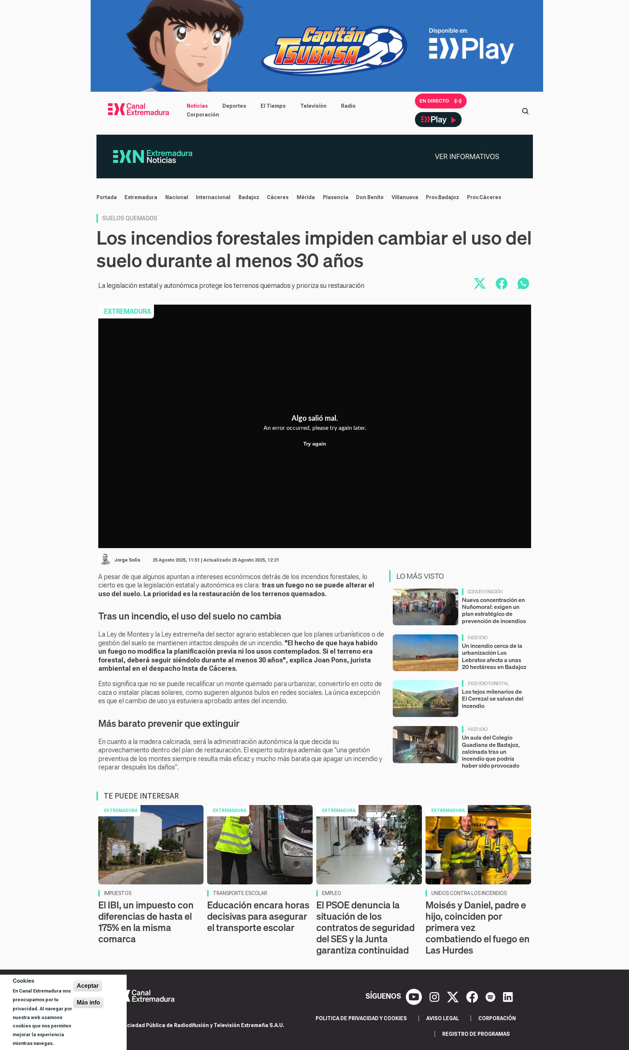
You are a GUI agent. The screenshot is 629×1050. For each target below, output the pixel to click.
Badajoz (248, 197)
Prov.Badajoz (442, 197)
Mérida (306, 197)
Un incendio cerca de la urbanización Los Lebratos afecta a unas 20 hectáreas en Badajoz (494, 656)
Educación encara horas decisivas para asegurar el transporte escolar (258, 916)
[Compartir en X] (479, 283)
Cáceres (278, 197)
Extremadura (140, 197)
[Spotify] (491, 996)
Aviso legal (442, 1018)
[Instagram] (435, 996)
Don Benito (370, 197)
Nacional (176, 197)
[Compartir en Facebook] (501, 283)
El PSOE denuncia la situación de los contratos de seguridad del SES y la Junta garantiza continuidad (365, 928)
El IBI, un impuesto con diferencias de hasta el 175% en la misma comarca (146, 922)
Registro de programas (476, 1034)
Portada (106, 197)
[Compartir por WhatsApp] (523, 283)
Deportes (234, 106)
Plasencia (335, 197)
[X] (453, 996)
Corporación (203, 115)
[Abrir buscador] (525, 110)
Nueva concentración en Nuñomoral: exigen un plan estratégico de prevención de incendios (494, 610)
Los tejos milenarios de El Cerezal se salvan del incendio (492, 698)
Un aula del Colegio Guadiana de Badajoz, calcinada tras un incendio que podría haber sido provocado (491, 751)
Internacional (213, 197)
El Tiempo (273, 106)
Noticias (197, 106)
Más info (88, 1002)
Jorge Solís (127, 560)
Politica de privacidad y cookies (361, 1018)
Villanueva (405, 197)
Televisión (313, 106)
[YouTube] (415, 996)
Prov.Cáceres (484, 197)
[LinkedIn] (508, 996)
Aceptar (88, 986)
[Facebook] (473, 996)
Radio (348, 106)
